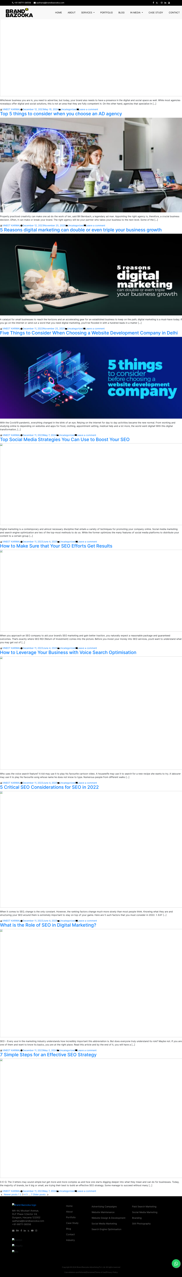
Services (87, 12)
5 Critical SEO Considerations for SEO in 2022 (49, 787)
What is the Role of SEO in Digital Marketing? (48, 925)
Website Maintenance (103, 1212)
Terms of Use (100, 1272)
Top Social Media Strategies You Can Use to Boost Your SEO (65, 439)
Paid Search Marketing (144, 1206)
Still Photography (141, 1223)
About (72, 12)
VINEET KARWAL (11, 109)
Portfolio (106, 12)
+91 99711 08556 (23, 2)
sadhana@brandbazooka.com (50, 2)
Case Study (156, 12)
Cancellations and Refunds (75, 1272)
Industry (70, 1240)
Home (58, 12)
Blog (121, 12)
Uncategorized (69, 109)
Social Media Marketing (104, 1223)
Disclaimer (90, 1272)
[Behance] (18, 1230)
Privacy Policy (112, 1272)
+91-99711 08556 (21, 1224)
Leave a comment (88, 109)
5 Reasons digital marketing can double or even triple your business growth (81, 230)
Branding (137, 1217)
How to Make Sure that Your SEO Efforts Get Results (56, 546)
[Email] (13, 1230)
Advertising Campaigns (104, 1206)
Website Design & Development (108, 1217)
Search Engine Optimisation (106, 1229)
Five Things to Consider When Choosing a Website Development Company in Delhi (89, 333)
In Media (135, 12)
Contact (174, 12)
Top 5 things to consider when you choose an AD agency (61, 113)
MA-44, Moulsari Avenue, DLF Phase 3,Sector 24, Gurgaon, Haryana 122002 (26, 1214)
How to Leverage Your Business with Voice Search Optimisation (68, 652)
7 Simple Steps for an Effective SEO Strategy (48, 1054)
